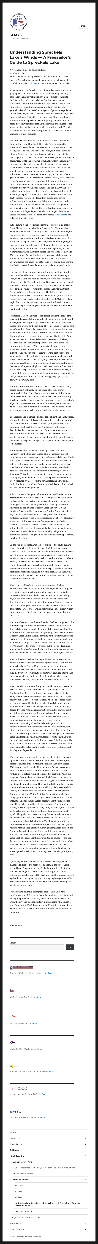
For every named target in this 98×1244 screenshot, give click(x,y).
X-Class (18, 1197)
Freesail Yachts (20, 1179)
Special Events (17, 1229)
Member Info (16, 1223)
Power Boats (16, 1144)
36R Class (19, 1185)
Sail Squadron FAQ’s (22, 1162)
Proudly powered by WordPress (29, 1237)
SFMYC (16, 35)
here (50, 973)
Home (13, 1132)
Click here (32, 83)
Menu (83, 26)
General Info (15, 1138)
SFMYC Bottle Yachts (23, 1174)
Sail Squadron (18, 1156)
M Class (18, 1191)
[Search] (70, 947)
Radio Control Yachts (23, 1211)
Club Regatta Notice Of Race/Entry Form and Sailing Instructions (44, 1168)
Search (13, 943)
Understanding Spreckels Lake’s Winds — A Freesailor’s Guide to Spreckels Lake (47, 1204)
